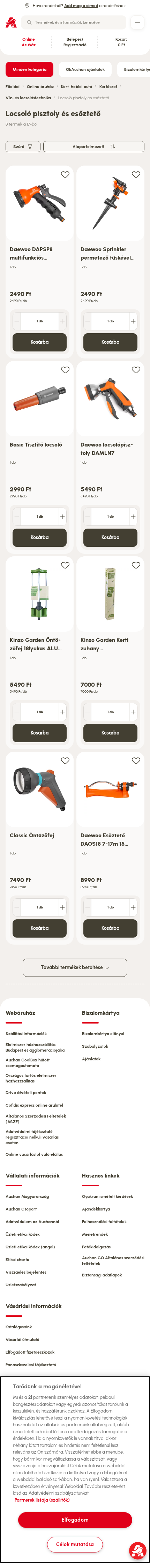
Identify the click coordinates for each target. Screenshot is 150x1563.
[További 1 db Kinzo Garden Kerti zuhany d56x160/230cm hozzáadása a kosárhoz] (133, 712)
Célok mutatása (75, 1544)
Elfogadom (75, 1520)
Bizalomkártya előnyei (103, 1033)
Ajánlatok (91, 1058)
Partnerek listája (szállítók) (42, 1500)
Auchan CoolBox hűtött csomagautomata (28, 1063)
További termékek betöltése (72, 968)
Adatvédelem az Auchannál (32, 1221)
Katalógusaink (19, 1326)
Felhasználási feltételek (104, 1221)
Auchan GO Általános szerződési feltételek (113, 1260)
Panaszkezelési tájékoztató (31, 1364)
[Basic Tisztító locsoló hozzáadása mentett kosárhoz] (65, 369)
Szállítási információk (26, 1033)
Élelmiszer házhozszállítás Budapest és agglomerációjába (35, 1047)
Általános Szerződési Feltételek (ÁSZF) (36, 1119)
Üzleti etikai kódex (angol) (30, 1247)
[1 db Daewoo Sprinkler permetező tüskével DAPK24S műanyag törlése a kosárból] (87, 321)
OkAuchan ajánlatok (85, 69)
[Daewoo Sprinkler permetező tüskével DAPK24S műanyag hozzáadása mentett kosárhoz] (136, 174)
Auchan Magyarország (27, 1196)
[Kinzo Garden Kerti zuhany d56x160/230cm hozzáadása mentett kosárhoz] (136, 565)
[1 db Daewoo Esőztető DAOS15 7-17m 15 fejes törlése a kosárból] (87, 907)
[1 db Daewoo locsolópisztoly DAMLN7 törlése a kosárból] (87, 516)
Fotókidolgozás (96, 1247)
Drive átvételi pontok (26, 1092)
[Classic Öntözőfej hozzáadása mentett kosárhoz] (65, 760)
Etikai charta (17, 1259)
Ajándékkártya (96, 1209)
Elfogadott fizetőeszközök (30, 1352)
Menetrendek (95, 1234)
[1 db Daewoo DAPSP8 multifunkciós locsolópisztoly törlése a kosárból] (17, 321)
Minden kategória (29, 69)
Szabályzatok (95, 1046)
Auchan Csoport (21, 1209)
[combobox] (73, 22)
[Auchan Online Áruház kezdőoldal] (11, 22)
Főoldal (13, 86)
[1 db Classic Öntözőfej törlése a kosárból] (17, 907)
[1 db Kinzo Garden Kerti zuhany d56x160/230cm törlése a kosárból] (87, 712)
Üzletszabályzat (21, 1284)
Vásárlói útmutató (22, 1339)
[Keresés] (29, 22)
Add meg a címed (81, 5)
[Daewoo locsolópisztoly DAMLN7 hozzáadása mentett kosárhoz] (136, 369)
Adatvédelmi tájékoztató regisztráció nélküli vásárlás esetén (32, 1137)
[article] (40, 262)
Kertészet (108, 86)
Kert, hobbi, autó (76, 86)
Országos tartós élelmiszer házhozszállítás (31, 1078)
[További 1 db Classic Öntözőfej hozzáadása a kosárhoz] (62, 907)
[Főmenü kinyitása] (137, 22)
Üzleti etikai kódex (23, 1234)
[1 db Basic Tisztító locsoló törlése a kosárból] (17, 516)
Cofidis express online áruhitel (34, 1105)
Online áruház (40, 86)
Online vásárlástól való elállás (34, 1154)
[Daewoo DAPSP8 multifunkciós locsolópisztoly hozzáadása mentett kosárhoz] (65, 174)
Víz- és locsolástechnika (28, 97)
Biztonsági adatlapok (102, 1275)
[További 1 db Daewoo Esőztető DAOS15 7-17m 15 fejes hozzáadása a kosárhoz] (133, 907)
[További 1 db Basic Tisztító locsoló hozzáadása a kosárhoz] (62, 516)
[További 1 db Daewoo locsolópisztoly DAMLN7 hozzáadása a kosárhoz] (133, 516)
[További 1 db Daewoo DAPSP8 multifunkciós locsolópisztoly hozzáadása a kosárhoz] (62, 321)
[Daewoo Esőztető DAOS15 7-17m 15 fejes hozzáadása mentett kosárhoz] (136, 760)
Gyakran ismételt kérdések (107, 1196)
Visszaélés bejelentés (26, 1272)
